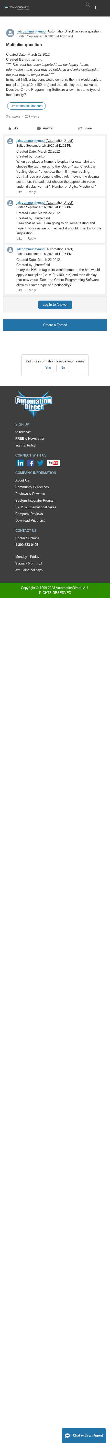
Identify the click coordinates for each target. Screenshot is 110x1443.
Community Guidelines (32, 487)
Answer (48, 128)
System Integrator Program (35, 500)
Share (87, 128)
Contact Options (27, 538)
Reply (32, 192)
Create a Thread (55, 325)
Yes (48, 368)
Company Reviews (29, 514)
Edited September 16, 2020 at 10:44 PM (45, 36)
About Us (22, 480)
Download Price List (30, 521)
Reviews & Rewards (30, 494)
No (63, 368)
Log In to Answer (55, 304)
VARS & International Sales (35, 507)
